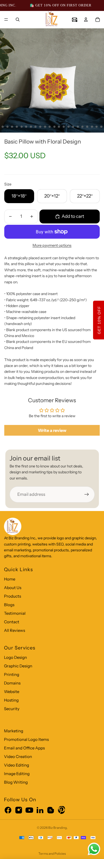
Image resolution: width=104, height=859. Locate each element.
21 (82, 127)
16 (59, 127)
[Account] (86, 19)
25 (101, 127)
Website (11, 691)
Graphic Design (18, 665)
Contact (11, 621)
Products (12, 596)
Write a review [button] (52, 430)
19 (73, 127)
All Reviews (14, 630)
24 (96, 127)
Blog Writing (16, 782)
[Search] (17, 19)
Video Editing (16, 765)
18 (68, 127)
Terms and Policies (52, 854)
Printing (11, 674)
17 (64, 127)
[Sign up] (86, 494)
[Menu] (6, 20)
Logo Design (15, 657)
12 (40, 127)
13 (45, 127)
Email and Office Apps (24, 747)
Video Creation (18, 756)
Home (9, 579)
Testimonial (15, 613)
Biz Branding (57, 828)
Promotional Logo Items (26, 739)
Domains (12, 683)
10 (31, 127)
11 (35, 127)
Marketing (13, 730)
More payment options (52, 245)
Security (11, 708)
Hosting (11, 700)
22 (87, 127)
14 (49, 127)
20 (78, 127)
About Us (12, 587)
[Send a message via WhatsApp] (94, 849)
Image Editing (17, 773)
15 (54, 127)
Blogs (9, 604)
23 (92, 127)
